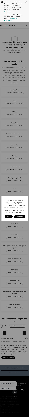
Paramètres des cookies (15, 212)
